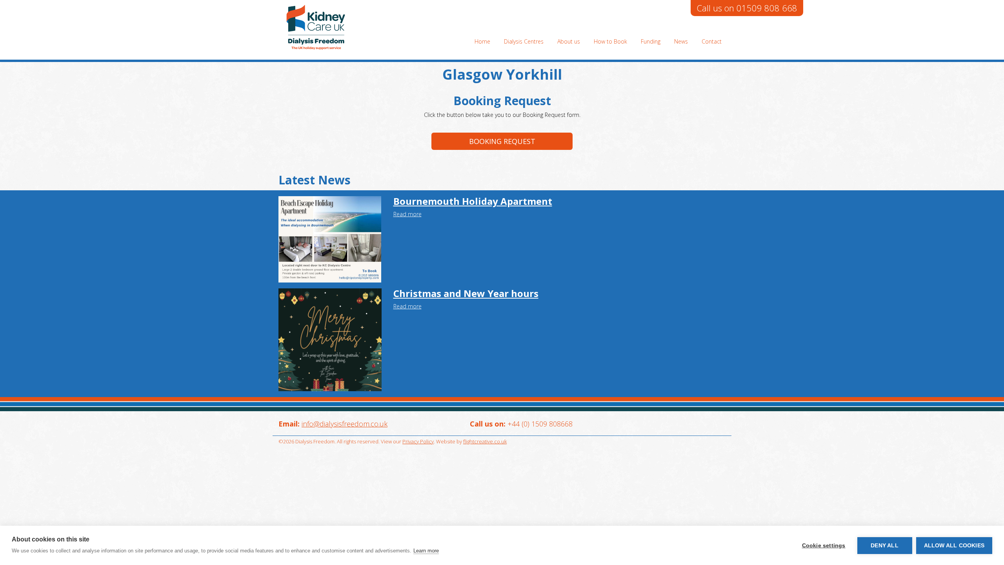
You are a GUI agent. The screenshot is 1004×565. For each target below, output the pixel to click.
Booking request (502, 141)
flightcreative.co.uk (485, 441)
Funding (650, 41)
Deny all (885, 546)
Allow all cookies (954, 546)
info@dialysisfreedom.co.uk (344, 423)
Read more (407, 214)
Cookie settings (824, 546)
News (681, 41)
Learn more (426, 551)
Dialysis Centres (524, 41)
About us (568, 41)
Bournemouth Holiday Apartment (472, 201)
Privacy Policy (418, 441)
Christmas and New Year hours (465, 293)
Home (482, 41)
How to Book (610, 41)
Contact (712, 41)
